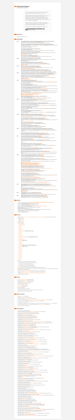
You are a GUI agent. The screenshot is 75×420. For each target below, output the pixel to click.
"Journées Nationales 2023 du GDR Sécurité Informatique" (31, 329)
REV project (25, 280)
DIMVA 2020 (20, 240)
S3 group (26, 20)
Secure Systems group (26, 411)
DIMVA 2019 (20, 246)
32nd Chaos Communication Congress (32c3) (36, 409)
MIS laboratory (25, 315)
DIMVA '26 (47, 50)
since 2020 (22, 220)
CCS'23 (40, 74)
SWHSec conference (26, 323)
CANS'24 (42, 71)
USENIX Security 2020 (22, 239)
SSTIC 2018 (20, 253)
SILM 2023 (20, 227)
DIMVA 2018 (20, 252)
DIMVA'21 (47, 108)
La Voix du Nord (24, 297)
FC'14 (44, 194)
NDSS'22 (39, 92)
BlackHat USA (30, 157)
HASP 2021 (20, 234)
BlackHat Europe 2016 (32, 405)
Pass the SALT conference (26, 327)
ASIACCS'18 (43, 130)
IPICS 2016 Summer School (26, 407)
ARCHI (25, 317)
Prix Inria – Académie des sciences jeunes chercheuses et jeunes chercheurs (40, 202)
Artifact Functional (24, 64)
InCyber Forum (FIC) (26, 325)
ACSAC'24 (37, 67)
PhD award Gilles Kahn (25, 270)
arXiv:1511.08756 (49, 168)
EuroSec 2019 (20, 248)
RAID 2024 (20, 226)
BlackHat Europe (30, 168)
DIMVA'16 (52, 180)
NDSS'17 (39, 153)
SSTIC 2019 (20, 247)
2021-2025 (22, 221)
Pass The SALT (30, 101)
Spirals (42, 13)
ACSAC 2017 (20, 259)
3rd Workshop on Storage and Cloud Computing (31, 415)
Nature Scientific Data (24, 54)
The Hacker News (25, 116)
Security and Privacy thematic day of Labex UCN (31, 413)
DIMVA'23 (47, 77)
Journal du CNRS (42, 304)
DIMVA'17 (52, 145)
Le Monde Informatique (37, 93)
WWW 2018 (20, 255)
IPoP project (25, 281)
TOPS (34, 46)
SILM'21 (40, 105)
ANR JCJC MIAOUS (20, 285)
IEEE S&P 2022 (21, 233)
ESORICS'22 (41, 85)
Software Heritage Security (23, 279)
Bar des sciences (27, 298)
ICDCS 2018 (20, 254)
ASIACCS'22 (43, 88)
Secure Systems (46, 16)
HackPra (24, 403)
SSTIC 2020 (20, 241)
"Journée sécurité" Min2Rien (27, 331)
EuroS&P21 (47, 105)
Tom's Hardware (31, 93)
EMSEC (48, 15)
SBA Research (24, 399)
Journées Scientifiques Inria (27, 319)
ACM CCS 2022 (21, 229)
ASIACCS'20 (43, 119)
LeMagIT (23, 305)
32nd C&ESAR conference (26, 313)
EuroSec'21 (36, 112)
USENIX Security (24, 167)
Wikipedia (23, 142)
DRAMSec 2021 (21, 235)
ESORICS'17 (41, 137)
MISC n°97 (51, 303)
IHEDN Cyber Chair (32, 311)
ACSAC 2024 (19, 267)
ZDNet (24, 121)
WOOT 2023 (20, 228)
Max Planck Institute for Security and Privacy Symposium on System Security (34, 321)
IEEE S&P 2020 (21, 242)
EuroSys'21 (44, 112)
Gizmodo (24, 93)
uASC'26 (34, 57)
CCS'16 (42, 156)
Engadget (26, 121)
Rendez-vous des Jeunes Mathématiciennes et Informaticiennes (38, 299)
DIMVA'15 (52, 189)
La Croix (22, 296)
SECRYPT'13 (41, 197)
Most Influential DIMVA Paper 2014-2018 (28, 177)
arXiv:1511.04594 (35, 176)
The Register (30, 116)
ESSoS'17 (44, 140)
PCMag (27, 93)
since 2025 (21, 219)
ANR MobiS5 (19, 286)
